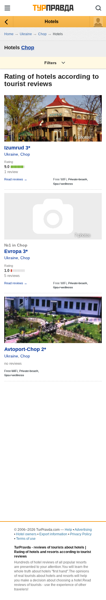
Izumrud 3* (17, 148)
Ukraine (11, 154)
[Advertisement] (53, 437)
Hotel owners (26, 534)
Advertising (83, 530)
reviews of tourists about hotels (59, 547)
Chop (27, 47)
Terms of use (26, 539)
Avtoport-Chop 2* (25, 349)
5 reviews (12, 276)
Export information (53, 534)
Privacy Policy (81, 534)
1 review (11, 172)
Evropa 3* (16, 251)
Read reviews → (15, 179)
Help (68, 530)
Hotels (52, 21)
